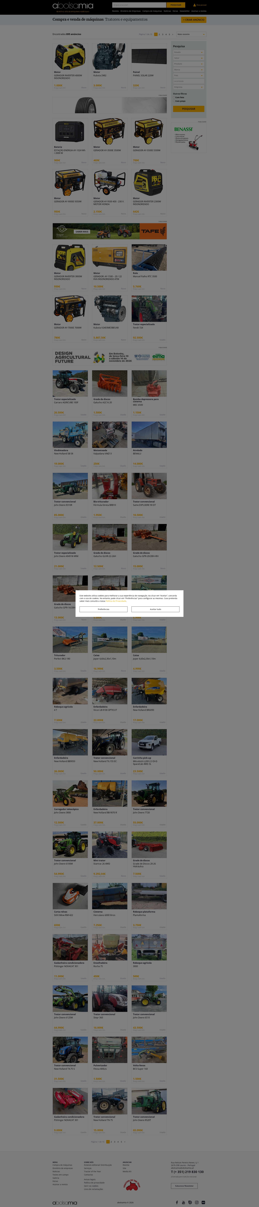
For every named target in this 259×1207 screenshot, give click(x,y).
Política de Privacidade (116, 601)
